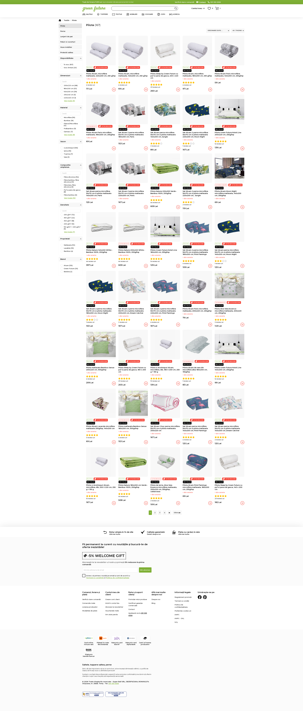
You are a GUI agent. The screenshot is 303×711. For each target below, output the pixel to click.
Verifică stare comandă (184, 2)
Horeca (176, 14)
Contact (202, 2)
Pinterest (205, 597)
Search (176, 8)
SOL (176, 622)
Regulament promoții (183, 597)
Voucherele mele (112, 611)
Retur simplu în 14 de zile (121, 532)
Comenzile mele (88, 603)
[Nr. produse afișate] (237, 30)
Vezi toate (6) (69, 101)
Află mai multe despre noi (159, 593)
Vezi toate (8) (69, 135)
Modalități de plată (89, 611)
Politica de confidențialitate (117, 578)
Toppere (104, 14)
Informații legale (183, 592)
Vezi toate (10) (70, 198)
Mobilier (133, 14)
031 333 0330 (215, 2)
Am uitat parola (111, 614)
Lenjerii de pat (66, 36)
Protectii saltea (66, 52)
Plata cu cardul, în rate (189, 532)
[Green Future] (60, 20)
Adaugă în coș (114, 89)
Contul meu (196, 8)
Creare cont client (112, 599)
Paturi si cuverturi (67, 42)
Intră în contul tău (112, 603)
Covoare (149, 14)
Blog (153, 603)
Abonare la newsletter (114, 607)
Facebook (200, 597)
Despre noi (156, 599)
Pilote (62, 26)
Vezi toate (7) (69, 232)
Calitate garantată (156, 532)
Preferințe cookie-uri (183, 611)
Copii (163, 14)
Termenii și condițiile (95, 578)
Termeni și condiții (182, 601)
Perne (62, 31)
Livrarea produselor (90, 607)
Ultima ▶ (177, 512)
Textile (119, 14)
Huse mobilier (66, 47)
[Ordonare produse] (217, 30)
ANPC (177, 615)
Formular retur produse (137, 599)
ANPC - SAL (179, 618)
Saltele (89, 14)
